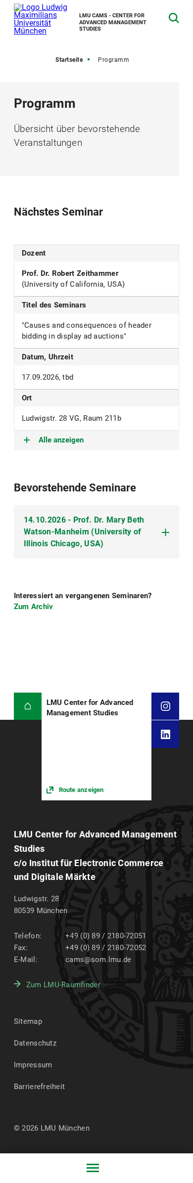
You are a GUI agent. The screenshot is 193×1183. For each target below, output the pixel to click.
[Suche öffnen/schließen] (174, 18)
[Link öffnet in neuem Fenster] (97, 746)
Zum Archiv (33, 606)
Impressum (33, 1064)
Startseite (69, 59)
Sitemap (28, 1021)
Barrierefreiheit (39, 1086)
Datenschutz (35, 1043)
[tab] (96, 532)
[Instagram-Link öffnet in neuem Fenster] (165, 706)
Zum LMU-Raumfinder (63, 984)
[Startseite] (28, 706)
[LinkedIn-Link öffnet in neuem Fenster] (165, 734)
